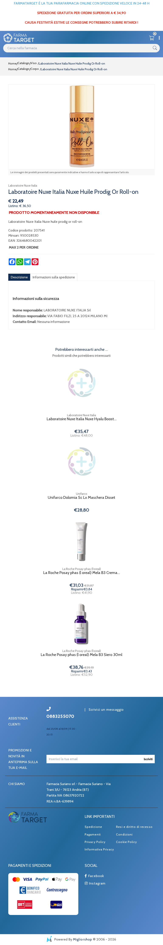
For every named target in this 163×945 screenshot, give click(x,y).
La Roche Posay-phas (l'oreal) (81, 569)
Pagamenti (93, 834)
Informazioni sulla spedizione (53, 277)
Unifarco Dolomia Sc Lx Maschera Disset (81, 497)
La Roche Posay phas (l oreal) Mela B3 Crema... (81, 573)
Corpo (35, 69)
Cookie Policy (126, 842)
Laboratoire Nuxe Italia (22, 185)
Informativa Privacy (99, 849)
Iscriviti (148, 759)
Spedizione (93, 827)
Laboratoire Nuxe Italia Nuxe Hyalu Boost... (82, 419)
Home (12, 63)
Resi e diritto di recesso (134, 827)
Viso (34, 63)
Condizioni (124, 834)
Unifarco (81, 494)
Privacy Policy (95, 842)
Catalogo (24, 63)
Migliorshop (82, 939)
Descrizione (19, 277)
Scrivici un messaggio (106, 710)
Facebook (95, 876)
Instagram (96, 883)
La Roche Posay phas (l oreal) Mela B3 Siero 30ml (81, 655)
